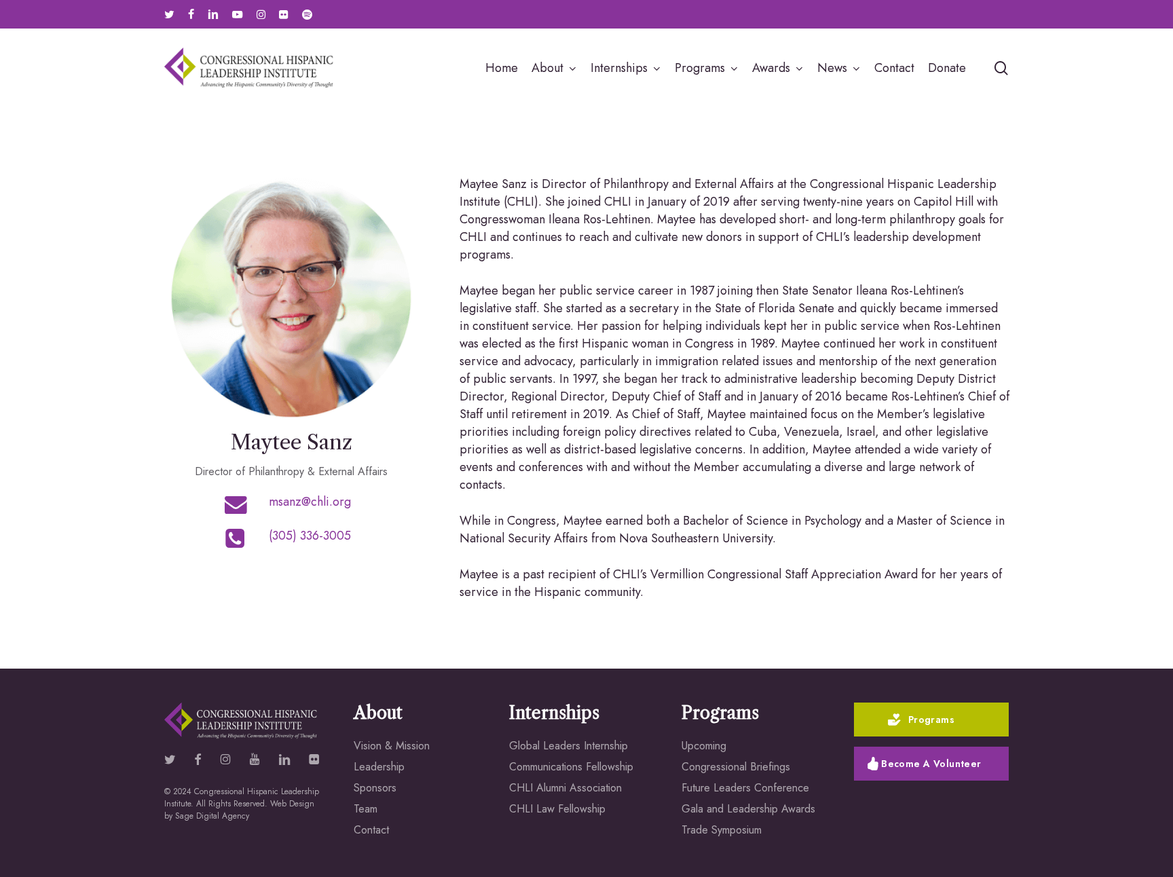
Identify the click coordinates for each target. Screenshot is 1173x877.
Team (365, 809)
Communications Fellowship (571, 767)
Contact (371, 830)
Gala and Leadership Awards (748, 809)
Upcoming (704, 745)
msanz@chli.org (310, 501)
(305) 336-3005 (310, 535)
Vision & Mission (392, 745)
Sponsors (375, 788)
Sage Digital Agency (212, 816)
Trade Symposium (722, 830)
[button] (931, 719)
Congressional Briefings (736, 767)
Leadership (379, 767)
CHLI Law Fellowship (557, 809)
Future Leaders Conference (745, 788)
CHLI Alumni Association (565, 788)
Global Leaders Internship (568, 745)
